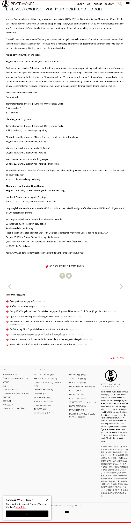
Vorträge (44, 413)
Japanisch (77, 378)
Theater (40, 409)
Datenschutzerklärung (15, 408)
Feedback (45, 378)
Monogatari (42, 397)
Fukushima (78, 410)
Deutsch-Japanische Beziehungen (66, 266)
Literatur (76, 394)
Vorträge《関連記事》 (16, 295)
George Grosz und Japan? (27, 301)
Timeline (98, 4)
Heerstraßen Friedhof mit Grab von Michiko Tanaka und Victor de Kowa (48, 344)
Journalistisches (47, 384)
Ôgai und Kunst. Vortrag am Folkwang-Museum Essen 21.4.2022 (45, 316)
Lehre (40, 393)
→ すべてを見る (117, 358)
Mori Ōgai (77, 382)
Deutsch (77, 374)
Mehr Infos (21, 507)
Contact (109, 4)
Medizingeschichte (82, 386)
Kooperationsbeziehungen (16, 393)
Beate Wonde (22, 4)
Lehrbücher (43, 389)
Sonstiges (42, 405)
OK (27, 513)
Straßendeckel (82, 402)
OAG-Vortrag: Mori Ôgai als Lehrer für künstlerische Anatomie (44, 329)
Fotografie (77, 406)
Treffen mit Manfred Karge (27, 306)
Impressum (8, 405)
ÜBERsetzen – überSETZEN (15, 378)
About (80, 4)
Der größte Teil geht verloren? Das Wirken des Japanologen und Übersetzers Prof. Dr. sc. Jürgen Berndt (63, 311)
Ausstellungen (10, 390)
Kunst (75, 390)
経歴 (89, 4)
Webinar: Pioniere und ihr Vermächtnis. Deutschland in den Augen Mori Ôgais (51, 339)
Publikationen (10, 374)
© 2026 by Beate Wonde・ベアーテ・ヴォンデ (65, 506)
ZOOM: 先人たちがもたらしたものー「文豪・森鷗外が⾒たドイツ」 (46, 334)
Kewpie (77, 398)
